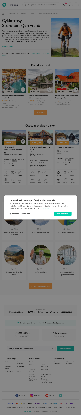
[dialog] (40, 207)
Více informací (44, 208)
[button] (19, 214)
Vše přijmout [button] (62, 214)
